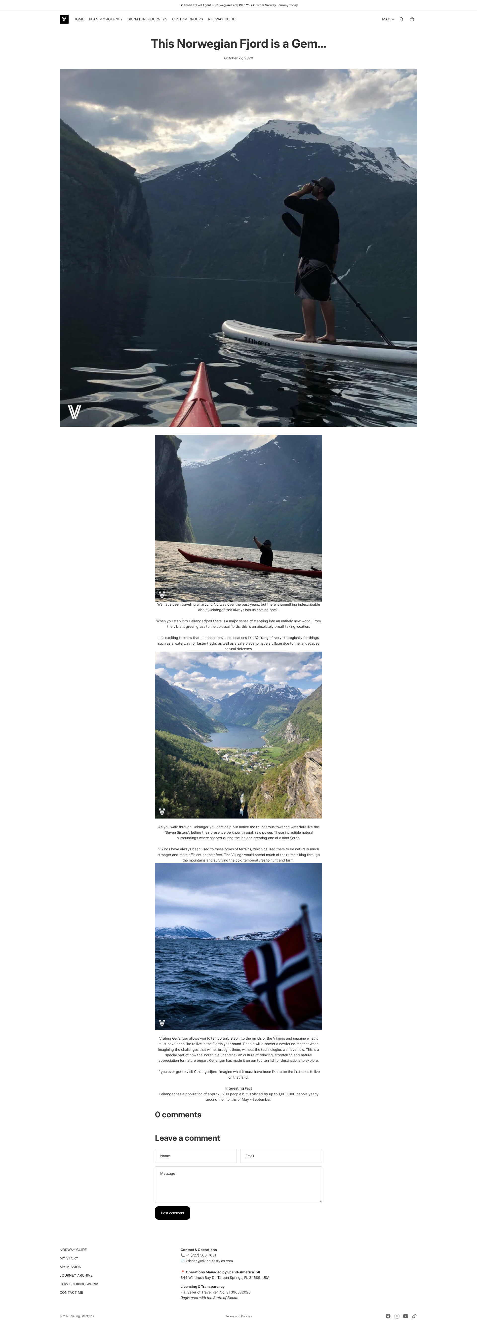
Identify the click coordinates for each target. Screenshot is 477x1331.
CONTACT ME (71, 1292)
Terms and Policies (238, 1316)
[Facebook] (388, 1316)
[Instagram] (397, 1316)
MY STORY (69, 1258)
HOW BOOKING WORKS (79, 1284)
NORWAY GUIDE (73, 1250)
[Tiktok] (414, 1316)
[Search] (401, 19)
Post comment (172, 1213)
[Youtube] (406, 1316)
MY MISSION (70, 1267)
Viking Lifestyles (82, 1316)
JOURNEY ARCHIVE (76, 1275)
